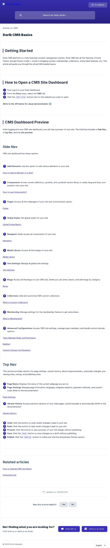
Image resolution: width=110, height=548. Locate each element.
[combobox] (100, 545)
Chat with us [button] (70, 529)
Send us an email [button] (96, 529)
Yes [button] (63, 504)
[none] (12, 4)
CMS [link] (16, 28)
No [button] (73, 504)
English (99, 545)
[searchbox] (55, 15)
